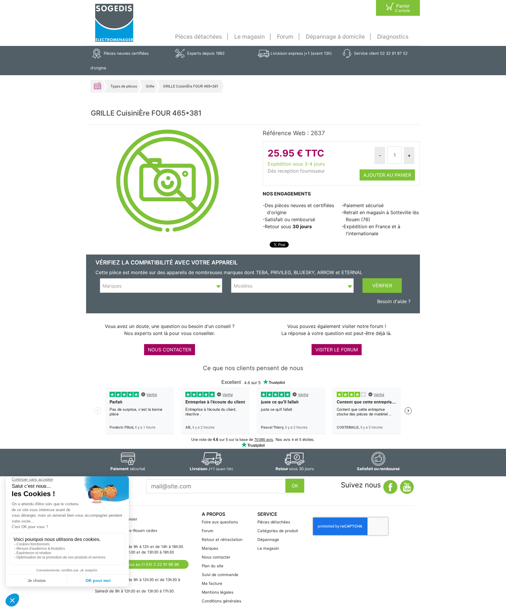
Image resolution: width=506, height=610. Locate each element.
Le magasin (249, 36)
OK (295, 486)
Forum (285, 36)
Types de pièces (123, 86)
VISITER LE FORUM (336, 350)
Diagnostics (392, 36)
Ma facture (212, 583)
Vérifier (382, 285)
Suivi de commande (220, 574)
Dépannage (268, 539)
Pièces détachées (198, 36)
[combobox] (161, 285)
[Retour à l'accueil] (114, 22)
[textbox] (161, 286)
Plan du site (212, 565)
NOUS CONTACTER (169, 350)
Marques (210, 548)
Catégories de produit (277, 530)
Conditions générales (221, 601)
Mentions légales (217, 592)
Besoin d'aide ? (394, 301)
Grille (150, 86)
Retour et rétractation (222, 539)
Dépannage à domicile (335, 36)
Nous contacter (216, 557)
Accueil (97, 86)
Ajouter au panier (387, 175)
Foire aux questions (220, 522)
